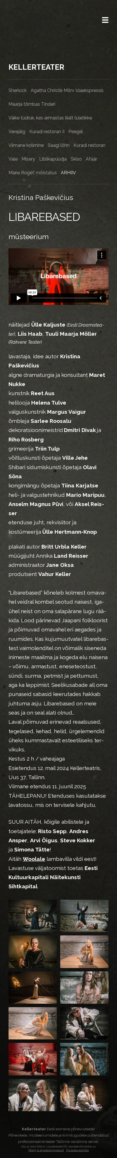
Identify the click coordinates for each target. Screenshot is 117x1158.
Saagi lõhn (59, 145)
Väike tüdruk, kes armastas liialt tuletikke (50, 118)
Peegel (75, 131)
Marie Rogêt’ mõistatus (33, 172)
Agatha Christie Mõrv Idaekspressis (67, 90)
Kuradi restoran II (46, 131)
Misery (28, 159)
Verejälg (17, 131)
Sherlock (18, 90)
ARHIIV (68, 172)
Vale (13, 159)
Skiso (76, 159)
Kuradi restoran (89, 145)
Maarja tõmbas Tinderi (32, 104)
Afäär (91, 159)
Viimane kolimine (26, 145)
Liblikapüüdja (53, 159)
